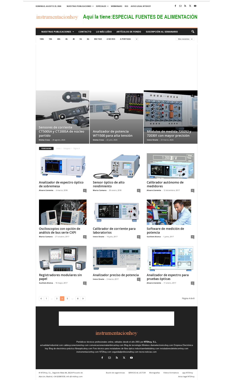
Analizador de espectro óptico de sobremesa (61, 184)
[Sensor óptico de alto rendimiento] (116, 166)
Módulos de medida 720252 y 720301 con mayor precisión (169, 133)
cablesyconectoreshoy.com (76, 345)
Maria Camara (100, 190)
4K (74, 39)
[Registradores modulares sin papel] (63, 258)
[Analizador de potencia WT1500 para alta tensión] (116, 104)
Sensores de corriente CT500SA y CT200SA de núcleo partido (61, 131)
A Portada (125, 39)
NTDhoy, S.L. (150, 342)
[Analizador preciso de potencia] (116, 258)
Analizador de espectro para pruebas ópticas (168, 277)
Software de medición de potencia (165, 231)
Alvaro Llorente (46, 190)
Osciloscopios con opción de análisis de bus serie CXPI (59, 231)
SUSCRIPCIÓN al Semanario (162, 31)
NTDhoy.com (105, 352)
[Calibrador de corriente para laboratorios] (116, 212)
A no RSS (111, 39)
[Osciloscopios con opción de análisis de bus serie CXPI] (63, 212)
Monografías (154, 372)
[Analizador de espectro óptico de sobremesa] (63, 166)
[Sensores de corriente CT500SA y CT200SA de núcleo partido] (62, 110)
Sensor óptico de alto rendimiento (109, 184)
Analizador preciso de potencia (116, 275)
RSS (126, 6)
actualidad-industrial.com (51, 345)
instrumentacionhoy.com (87, 352)
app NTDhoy (187, 372)
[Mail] (180, 6)
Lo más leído (104, 31)
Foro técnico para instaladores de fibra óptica (113, 348)
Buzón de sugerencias (115, 372)
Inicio (58, 148)
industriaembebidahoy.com (147, 348)
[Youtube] (195, 6)
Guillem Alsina (154, 236)
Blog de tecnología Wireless (137, 345)
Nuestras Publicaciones (56, 31)
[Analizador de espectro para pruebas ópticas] (170, 258)
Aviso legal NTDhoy (141, 6)
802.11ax (98, 39)
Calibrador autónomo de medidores (165, 184)
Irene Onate (152, 140)
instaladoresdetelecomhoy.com (174, 348)
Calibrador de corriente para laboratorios (114, 231)
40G (58, 39)
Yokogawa (66, 148)
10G (50, 39)
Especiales (101, 6)
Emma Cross (44, 140)
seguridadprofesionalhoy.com (125, 352)
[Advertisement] (116, 66)
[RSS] (185, 6)
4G (66, 39)
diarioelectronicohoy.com (161, 345)
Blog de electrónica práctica (61, 348)
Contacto (84, 31)
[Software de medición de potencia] (170, 212)
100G (42, 39)
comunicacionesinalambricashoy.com (106, 345)
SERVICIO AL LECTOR (137, 372)
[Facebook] (175, 6)
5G (81, 39)
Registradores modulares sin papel (60, 277)
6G (88, 39)
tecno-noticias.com (148, 352)
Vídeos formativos (171, 372)
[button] (192, 31)
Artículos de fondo (128, 31)
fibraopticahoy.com (83, 348)
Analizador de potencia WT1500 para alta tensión (113, 133)
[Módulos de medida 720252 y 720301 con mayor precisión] (170, 110)
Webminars (116, 6)
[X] (190, 6)
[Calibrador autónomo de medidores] (170, 166)
